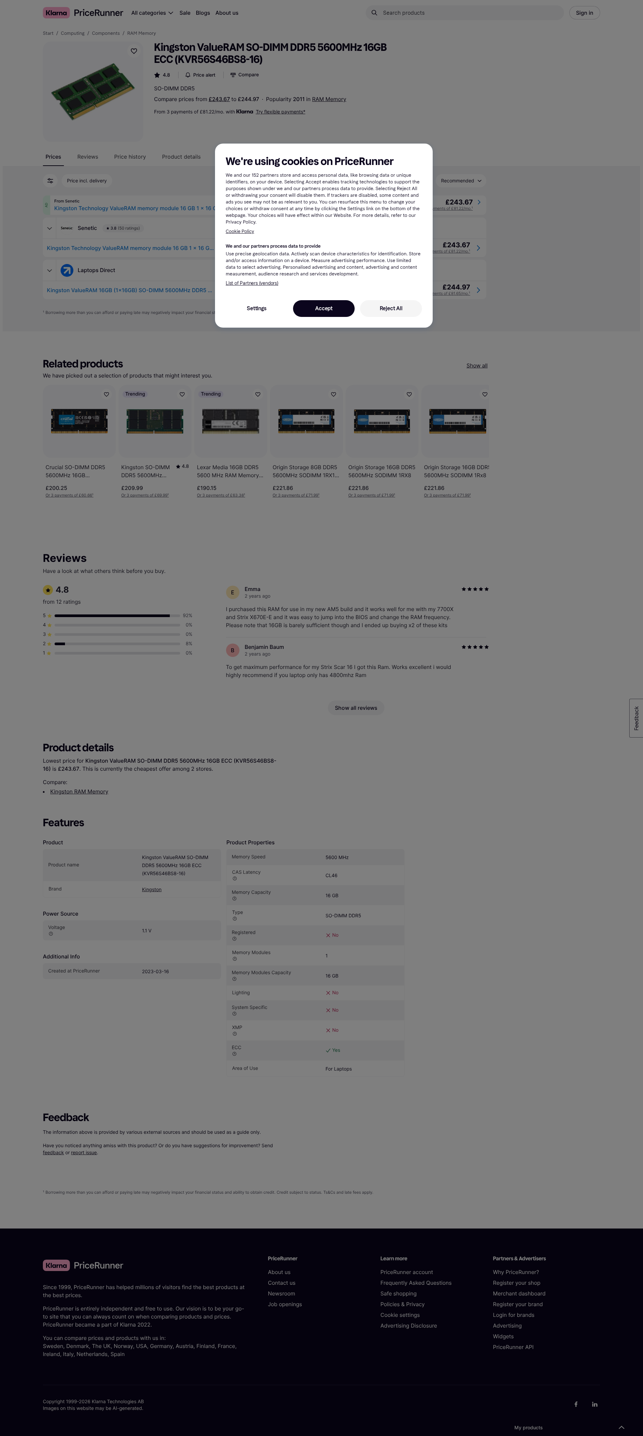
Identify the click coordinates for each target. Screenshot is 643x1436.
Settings (256, 308)
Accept (324, 308)
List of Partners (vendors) (252, 283)
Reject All (391, 308)
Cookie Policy (240, 231)
